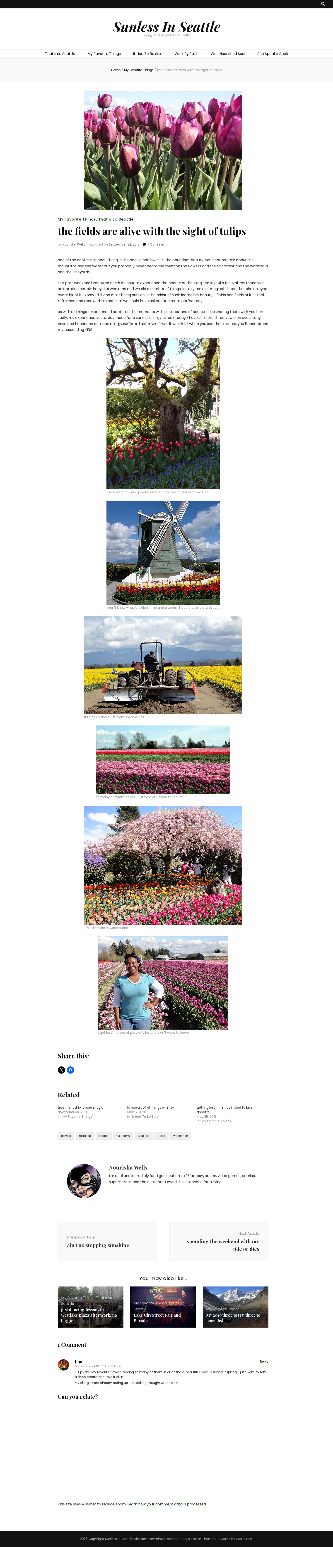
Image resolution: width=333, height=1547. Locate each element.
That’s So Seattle (60, 53)
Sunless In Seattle (166, 26)
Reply (264, 1361)
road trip (85, 1136)
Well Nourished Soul (228, 53)
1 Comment (157, 244)
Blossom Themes (201, 1539)
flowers (66, 1136)
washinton (180, 1136)
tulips (161, 1136)
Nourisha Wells (74, 244)
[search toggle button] (323, 4)
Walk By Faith (186, 53)
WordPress (244, 1539)
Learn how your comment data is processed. (167, 1504)
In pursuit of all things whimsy (150, 1107)
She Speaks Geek (272, 53)
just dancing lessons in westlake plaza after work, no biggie (89, 1315)
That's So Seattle (116, 219)
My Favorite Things (104, 53)
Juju (78, 1361)
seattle (103, 1136)
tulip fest (144, 1136)
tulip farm (123, 1136)
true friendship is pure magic (80, 1107)
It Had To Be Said (147, 53)
